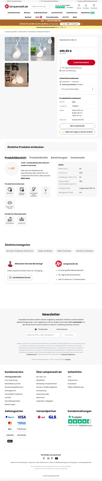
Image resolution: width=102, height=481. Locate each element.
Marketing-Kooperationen (46, 384)
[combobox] (41, 6)
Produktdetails (38, 157)
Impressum (72, 384)
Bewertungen (59, 157)
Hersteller (68, 359)
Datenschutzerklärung (68, 354)
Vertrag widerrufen (13, 377)
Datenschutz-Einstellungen (19, 462)
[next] (12, 169)
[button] (17, 75)
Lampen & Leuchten (11, 32)
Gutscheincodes (42, 394)
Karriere (39, 387)
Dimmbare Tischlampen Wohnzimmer (19, 251)
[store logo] (16, 6)
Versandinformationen (14, 394)
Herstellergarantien (12, 401)
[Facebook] (45, 458)
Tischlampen (32, 32)
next (74, 102)
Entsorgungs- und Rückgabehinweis (80, 462)
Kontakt (8, 397)
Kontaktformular (31, 354)
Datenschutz (73, 380)
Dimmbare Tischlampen (84, 251)
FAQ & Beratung (11, 380)
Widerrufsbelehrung (75, 387)
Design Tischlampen (45, 251)
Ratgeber (49, 401)
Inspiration (40, 401)
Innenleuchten (22, 32)
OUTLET (65, 17)
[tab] (15, 158)
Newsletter (40, 380)
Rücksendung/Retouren (14, 387)
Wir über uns (41, 377)
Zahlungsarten (10, 390)
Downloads (78, 157)
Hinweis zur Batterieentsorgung (58, 462)
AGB (69, 377)
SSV (70, 24)
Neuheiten (87, 13)
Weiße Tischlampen (64, 251)
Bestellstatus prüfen (13, 384)
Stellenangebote (50, 387)
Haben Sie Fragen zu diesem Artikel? (79, 132)
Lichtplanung (41, 390)
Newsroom (40, 397)
